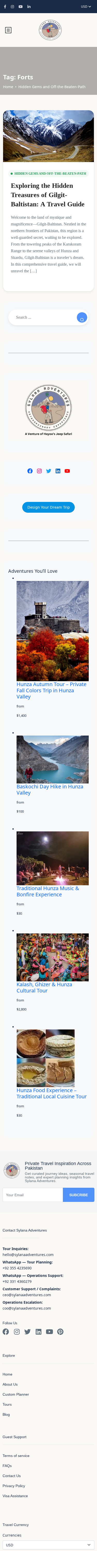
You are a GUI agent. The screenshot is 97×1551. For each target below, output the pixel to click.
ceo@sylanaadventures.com (27, 1294)
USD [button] (84, 6)
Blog (6, 1414)
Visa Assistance (15, 1496)
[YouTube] (67, 471)
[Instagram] (39, 471)
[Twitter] (49, 471)
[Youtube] (49, 1331)
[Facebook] (30, 471)
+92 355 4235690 (17, 1268)
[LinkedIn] (58, 471)
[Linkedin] (38, 1331)
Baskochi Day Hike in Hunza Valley (50, 789)
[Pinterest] (60, 1331)
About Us (10, 1384)
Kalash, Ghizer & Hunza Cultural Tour (44, 987)
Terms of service (16, 1456)
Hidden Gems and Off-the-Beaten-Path (52, 86)
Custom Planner (16, 1394)
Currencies (12, 1535)
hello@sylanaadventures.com (28, 1254)
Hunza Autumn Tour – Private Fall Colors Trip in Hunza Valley (51, 690)
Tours (7, 1404)
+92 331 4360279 (17, 1281)
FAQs (7, 1466)
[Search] (82, 317)
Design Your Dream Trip (48, 507)
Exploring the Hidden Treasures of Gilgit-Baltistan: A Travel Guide (48, 195)
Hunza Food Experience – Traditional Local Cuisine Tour (52, 1093)
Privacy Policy (14, 1486)
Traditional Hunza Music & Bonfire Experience (48, 891)
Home (8, 86)
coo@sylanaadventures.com (27, 1308)
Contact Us (12, 1476)
